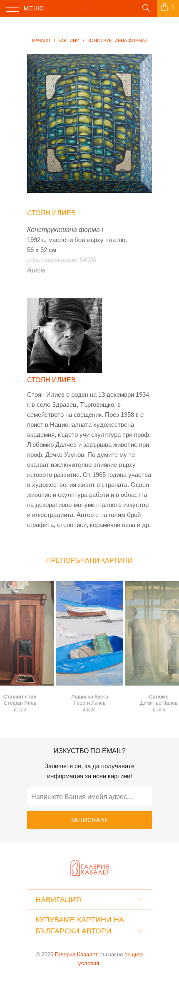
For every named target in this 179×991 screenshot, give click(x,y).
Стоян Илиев (51, 213)
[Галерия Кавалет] (89, 8)
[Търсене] (145, 8)
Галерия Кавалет (76, 954)
